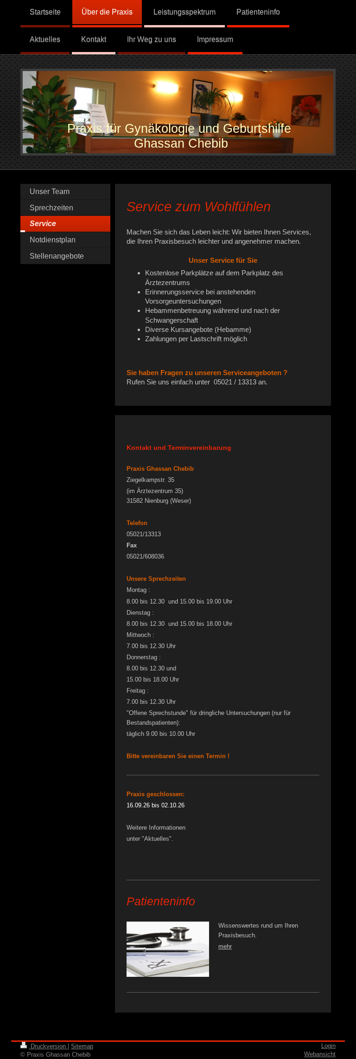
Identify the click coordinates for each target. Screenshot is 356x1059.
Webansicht (320, 1054)
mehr (225, 946)
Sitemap (82, 1046)
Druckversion (48, 1046)
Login (328, 1045)
